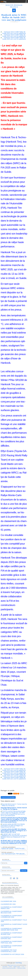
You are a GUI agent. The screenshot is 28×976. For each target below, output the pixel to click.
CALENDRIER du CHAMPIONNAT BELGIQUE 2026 (11, 912)
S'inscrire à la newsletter (8, 797)
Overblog (18, 963)
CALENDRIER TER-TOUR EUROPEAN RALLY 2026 (9, 950)
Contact (10, 966)
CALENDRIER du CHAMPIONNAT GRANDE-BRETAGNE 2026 (11, 929)
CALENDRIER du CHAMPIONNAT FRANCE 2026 (11, 907)
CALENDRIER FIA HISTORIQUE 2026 (12, 954)
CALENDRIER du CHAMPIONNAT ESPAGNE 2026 (11, 938)
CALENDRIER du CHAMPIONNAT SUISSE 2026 (14, 925)
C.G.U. (23, 966)
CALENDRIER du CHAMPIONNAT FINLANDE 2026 (11, 946)
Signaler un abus (16, 966)
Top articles (4, 966)
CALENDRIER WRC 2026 (8, 901)
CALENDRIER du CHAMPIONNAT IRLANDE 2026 (11, 933)
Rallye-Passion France (12, 965)
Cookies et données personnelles (9, 968)
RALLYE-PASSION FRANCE (14, 6)
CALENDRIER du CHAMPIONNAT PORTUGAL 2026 (11, 942)
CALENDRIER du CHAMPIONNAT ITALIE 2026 (14, 920)
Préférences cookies (21, 968)
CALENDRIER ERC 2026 (8, 904)
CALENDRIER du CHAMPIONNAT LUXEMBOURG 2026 (11, 916)
